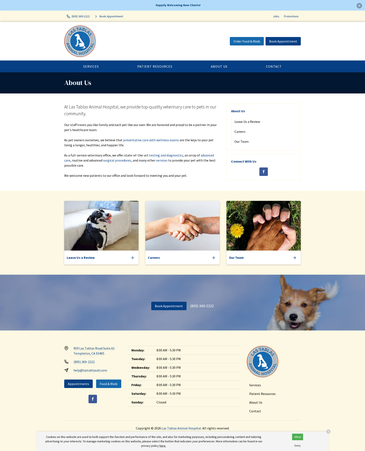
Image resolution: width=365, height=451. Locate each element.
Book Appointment (283, 41)
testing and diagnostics (166, 155)
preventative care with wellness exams (151, 140)
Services (91, 66)
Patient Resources (154, 66)
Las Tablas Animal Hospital (181, 428)
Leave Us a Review (247, 121)
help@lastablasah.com (90, 370)
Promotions (291, 16)
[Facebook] (263, 171)
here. (162, 446)
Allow (297, 437)
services (162, 160)
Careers (239, 131)
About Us (219, 66)
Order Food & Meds (246, 41)
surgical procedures (117, 160)
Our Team (241, 141)
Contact (274, 66)
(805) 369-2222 (202, 305)
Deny (297, 445)
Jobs (276, 16)
